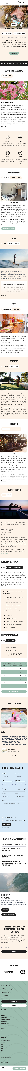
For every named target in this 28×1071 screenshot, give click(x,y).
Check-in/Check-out (5, 786)
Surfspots (17, 243)
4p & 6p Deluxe (6, 177)
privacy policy (13, 817)
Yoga (17, 366)
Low (4, 640)
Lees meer (3, 126)
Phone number (17, 780)
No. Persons (4, 793)
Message (3, 800)
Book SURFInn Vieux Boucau (14, 691)
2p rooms (13, 177)
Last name (17, 773)
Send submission (6, 824)
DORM (19, 177)
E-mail (3, 780)
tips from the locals (15, 429)
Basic (4, 567)
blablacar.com (4, 553)
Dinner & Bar (16, 309)
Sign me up (14, 951)
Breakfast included (7, 309)
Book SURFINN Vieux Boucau (8, 228)
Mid (8, 640)
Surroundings (6, 429)
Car (3, 495)
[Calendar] (14, 790)
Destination (17, 793)
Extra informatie (17, 567)
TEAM (10, 75)
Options (9, 567)
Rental (10, 243)
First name (4, 773)
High (13, 640)
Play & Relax (5, 366)
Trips (12, 366)
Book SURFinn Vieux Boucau (19, 1068)
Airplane (9, 495)
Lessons (4, 243)
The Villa (5, 75)
